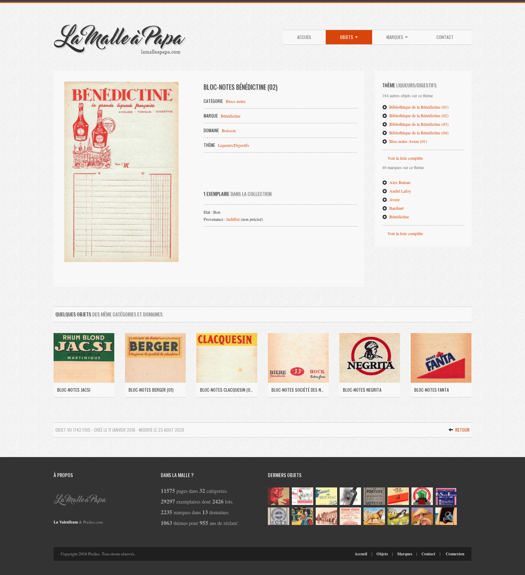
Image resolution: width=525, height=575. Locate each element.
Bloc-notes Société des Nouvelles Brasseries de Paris (298, 390)
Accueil (304, 37)
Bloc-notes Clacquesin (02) (227, 390)
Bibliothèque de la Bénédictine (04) (418, 132)
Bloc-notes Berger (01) (151, 390)
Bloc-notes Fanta (431, 390)
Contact (445, 37)
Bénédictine (230, 116)
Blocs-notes (236, 101)
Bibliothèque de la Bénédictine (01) (418, 107)
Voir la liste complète (405, 158)
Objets (347, 37)
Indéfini (233, 219)
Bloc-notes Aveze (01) (407, 141)
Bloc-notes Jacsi (73, 390)
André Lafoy (399, 191)
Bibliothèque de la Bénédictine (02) (418, 115)
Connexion (455, 554)
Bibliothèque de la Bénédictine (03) (418, 124)
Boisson (229, 130)
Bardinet (396, 208)
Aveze (394, 199)
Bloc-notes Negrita (362, 390)
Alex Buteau (399, 182)
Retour (462, 430)
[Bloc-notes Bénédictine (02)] (121, 171)
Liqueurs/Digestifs (233, 145)
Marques (395, 37)
